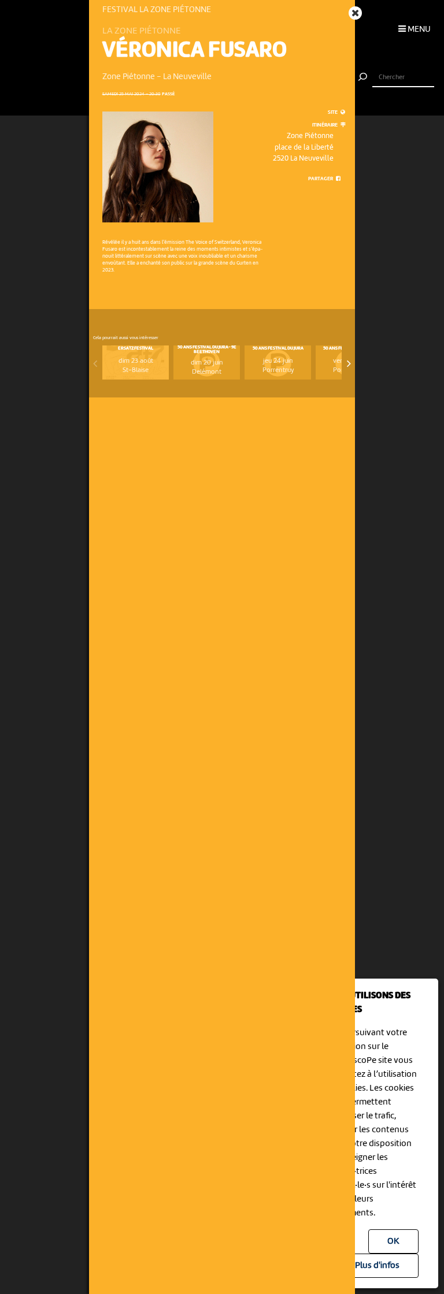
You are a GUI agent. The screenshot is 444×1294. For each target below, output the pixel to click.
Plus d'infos (377, 1265)
